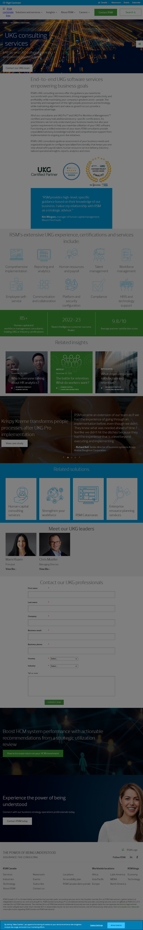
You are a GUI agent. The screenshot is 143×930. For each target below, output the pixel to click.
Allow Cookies (116, 925)
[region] (71, 925)
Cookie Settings (96, 925)
